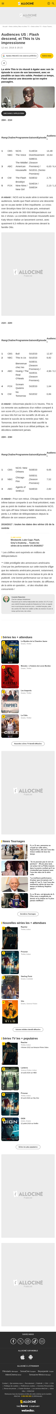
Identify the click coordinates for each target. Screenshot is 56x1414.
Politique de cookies (11, 1386)
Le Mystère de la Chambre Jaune (34, 641)
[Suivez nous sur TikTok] (35, 1341)
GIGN (23, 1118)
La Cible (24, 715)
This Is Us (21, 357)
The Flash (21, 178)
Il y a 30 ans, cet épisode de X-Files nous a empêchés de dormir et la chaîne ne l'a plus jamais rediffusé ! (42, 897)
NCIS (18, 151)
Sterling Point (26, 976)
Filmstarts (6, 1371)
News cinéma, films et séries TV (19, 26)
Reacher (24, 927)
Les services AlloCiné (40, 1388)
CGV (52, 1383)
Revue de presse (10, 1388)
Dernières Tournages (28, 914)
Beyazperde (43, 1371)
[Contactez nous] (42, 1341)
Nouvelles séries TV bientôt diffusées (28, 744)
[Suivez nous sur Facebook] (13, 1341)
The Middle (21, 162)
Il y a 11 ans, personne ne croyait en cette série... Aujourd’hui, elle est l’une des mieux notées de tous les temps (42, 849)
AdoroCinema (11, 1375)
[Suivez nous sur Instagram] (28, 1341)
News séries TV (36, 26)
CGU (46, 1383)
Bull (18, 353)
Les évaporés (26, 691)
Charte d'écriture (24, 1388)
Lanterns (24, 1068)
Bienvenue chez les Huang (21, 367)
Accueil (5, 26)
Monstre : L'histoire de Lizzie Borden (36, 666)
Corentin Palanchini (18, 597)
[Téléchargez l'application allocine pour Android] (32, 1357)
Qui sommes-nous (16, 1383)
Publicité (39, 1383)
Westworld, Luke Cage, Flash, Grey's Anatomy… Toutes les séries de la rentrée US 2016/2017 (27, 543)
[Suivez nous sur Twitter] (21, 1341)
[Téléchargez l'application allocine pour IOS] (24, 1357)
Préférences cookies (28, 1386)
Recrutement (29, 1383)
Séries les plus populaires (28, 1147)
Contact (5, 1383)
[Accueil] (26, 3)
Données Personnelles (45, 1386)
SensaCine (25, 1371)
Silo (22, 1001)
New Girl (20, 189)
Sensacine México (37, 1375)
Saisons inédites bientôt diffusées (28, 1029)
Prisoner (24, 952)
